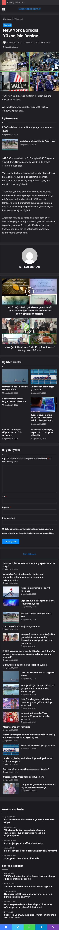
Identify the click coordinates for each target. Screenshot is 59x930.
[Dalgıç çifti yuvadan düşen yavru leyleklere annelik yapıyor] (11, 788)
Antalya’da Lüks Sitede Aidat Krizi (37, 141)
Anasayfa (9, 19)
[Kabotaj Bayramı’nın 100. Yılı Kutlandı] (11, 591)
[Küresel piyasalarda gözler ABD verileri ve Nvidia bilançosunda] (44, 404)
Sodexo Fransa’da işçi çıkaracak (42, 388)
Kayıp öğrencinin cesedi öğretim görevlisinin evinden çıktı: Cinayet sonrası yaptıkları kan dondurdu (38, 639)
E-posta (6, 507)
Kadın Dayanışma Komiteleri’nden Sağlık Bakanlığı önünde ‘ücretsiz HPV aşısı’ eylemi (29, 736)
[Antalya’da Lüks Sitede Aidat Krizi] (10, 144)
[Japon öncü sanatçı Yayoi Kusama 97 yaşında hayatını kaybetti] (11, 717)
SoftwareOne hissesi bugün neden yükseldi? (14, 400)
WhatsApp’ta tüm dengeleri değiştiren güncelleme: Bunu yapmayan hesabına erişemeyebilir (23, 577)
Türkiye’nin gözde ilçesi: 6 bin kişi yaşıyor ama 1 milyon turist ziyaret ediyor (38, 688)
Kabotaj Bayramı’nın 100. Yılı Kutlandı (23, 2)
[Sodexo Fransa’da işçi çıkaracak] (44, 376)
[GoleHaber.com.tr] (29, 8)
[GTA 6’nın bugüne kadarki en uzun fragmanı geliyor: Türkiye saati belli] (11, 703)
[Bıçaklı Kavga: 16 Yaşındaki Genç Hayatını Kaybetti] (11, 604)
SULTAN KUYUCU (14, 42)
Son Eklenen (29, 554)
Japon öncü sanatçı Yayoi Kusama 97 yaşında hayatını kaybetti (36, 716)
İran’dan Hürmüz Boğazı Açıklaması (21, 626)
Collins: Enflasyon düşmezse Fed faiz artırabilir (12, 432)
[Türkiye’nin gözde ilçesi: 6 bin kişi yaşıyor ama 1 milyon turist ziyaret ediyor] (11, 689)
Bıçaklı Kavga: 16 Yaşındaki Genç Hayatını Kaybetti (38, 602)
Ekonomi (19, 19)
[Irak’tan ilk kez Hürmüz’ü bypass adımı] (15, 376)
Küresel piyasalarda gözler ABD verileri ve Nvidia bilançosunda (42, 418)
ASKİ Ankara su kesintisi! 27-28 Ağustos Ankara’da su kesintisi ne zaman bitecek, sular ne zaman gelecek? (29, 654)
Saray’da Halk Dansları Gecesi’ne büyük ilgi (25, 664)
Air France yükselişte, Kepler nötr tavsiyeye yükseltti (42, 432)
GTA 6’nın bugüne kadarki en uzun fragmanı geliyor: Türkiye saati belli (37, 702)
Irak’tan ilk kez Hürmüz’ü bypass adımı (15, 388)
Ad (4, 496)
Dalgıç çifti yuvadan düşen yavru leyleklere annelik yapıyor (38, 786)
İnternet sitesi (8, 518)
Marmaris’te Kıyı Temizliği (16, 726)
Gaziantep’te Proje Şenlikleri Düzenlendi (24, 776)
